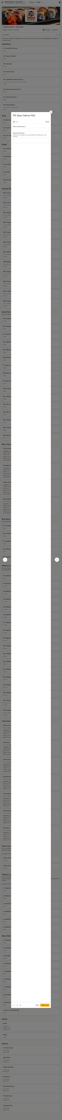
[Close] (50, 112)
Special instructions (19, 133)
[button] (5, 561)
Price (17, 122)
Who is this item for (19, 126)
